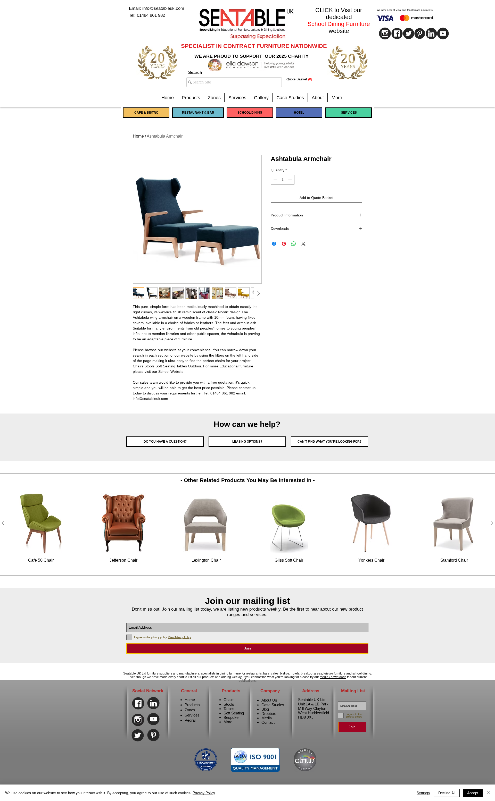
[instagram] (385, 33)
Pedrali (190, 720)
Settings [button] (423, 792)
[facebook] (397, 33)
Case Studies (272, 705)
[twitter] (409, 33)
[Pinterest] (419, 33)
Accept (472, 792)
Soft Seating (234, 713)
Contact (268, 722)
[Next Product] (492, 523)
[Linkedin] (431, 33)
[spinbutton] (282, 179)
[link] (303, 79)
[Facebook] (138, 703)
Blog (265, 709)
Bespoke (231, 717)
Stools (229, 704)
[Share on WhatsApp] (294, 244)
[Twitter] (137, 735)
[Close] (489, 793)
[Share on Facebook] (274, 244)
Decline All (446, 792)
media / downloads (333, 677)
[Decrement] (274, 179)
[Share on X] (303, 244)
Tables (229, 708)
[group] (247, 531)
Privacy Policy (204, 792)
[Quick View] (41, 523)
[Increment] (290, 179)
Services (192, 715)
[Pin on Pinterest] (284, 244)
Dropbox (268, 713)
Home (138, 136)
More (228, 722)
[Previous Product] (3, 523)
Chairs (229, 699)
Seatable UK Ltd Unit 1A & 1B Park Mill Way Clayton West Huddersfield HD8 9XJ (313, 708)
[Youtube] (443, 33)
